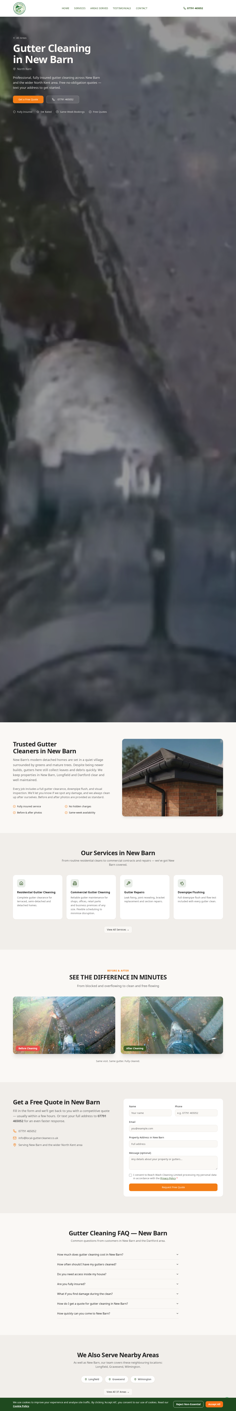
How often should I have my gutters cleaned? (86, 1264)
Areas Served (99, 8)
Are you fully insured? (71, 1284)
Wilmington (144, 1379)
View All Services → (118, 929)
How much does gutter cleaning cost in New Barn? (90, 1254)
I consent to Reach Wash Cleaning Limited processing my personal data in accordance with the (174, 1176)
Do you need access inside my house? (81, 1274)
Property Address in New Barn (146, 1137)
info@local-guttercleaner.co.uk (38, 1138)
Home (65, 8)
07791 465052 (65, 99)
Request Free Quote (173, 1187)
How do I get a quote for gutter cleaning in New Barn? (92, 1304)
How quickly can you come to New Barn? (83, 1313)
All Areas (21, 37)
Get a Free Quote (28, 99)
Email (132, 1122)
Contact (141, 8)
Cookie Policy (21, 1406)
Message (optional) (140, 1153)
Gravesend (118, 1379)
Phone (178, 1106)
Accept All (214, 1404)
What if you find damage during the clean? (85, 1294)
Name (132, 1106)
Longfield (93, 1379)
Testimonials (122, 8)
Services (80, 8)
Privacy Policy (168, 1178)
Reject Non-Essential (188, 1404)
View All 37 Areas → (118, 1391)
